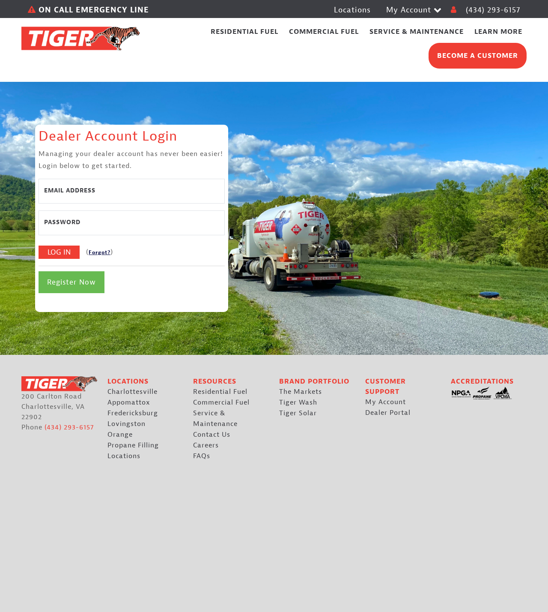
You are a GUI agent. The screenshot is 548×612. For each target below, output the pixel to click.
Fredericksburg (132, 413)
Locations (352, 10)
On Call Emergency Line (92, 10)
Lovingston (126, 424)
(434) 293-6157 (493, 10)
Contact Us (211, 434)
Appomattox (128, 402)
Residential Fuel (220, 391)
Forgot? (99, 252)
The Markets (300, 391)
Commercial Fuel (221, 402)
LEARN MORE (498, 31)
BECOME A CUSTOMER (477, 55)
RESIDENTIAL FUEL (244, 31)
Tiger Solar (298, 413)
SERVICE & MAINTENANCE (416, 31)
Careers (206, 445)
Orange (120, 434)
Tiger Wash (298, 402)
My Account (410, 10)
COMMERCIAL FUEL (324, 31)
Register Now (71, 282)
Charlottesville (132, 391)
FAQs (201, 456)
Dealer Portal (388, 412)
